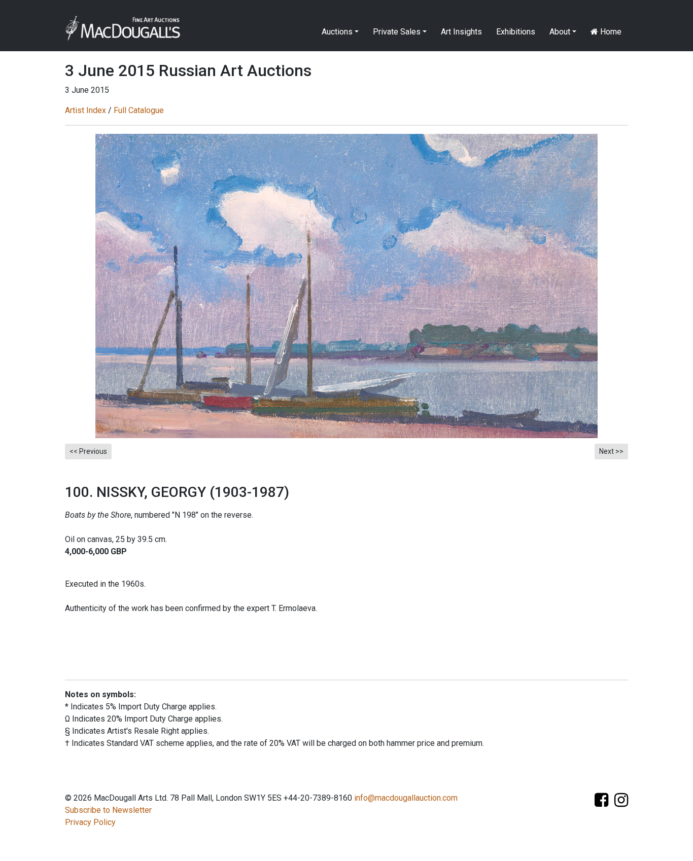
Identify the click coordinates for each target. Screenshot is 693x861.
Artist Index (85, 110)
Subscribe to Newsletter (108, 810)
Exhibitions (515, 32)
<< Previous (88, 451)
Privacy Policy (90, 822)
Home (609, 32)
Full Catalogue (139, 110)
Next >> (611, 451)
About (559, 32)
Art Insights (461, 32)
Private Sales (397, 32)
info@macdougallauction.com (406, 798)
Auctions (337, 32)
